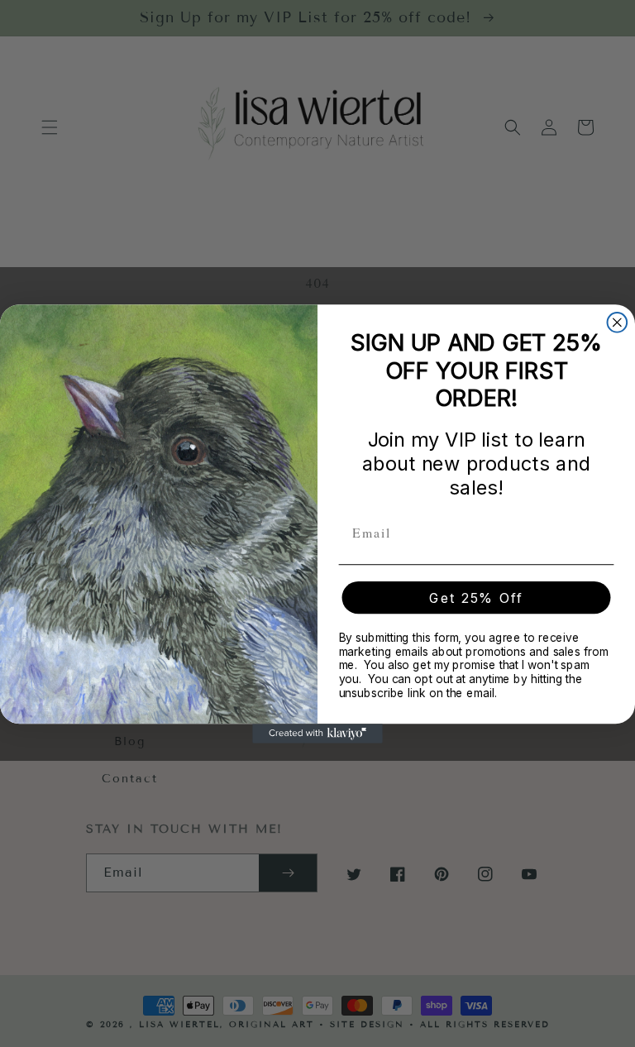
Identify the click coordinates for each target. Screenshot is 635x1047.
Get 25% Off (476, 597)
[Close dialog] (618, 322)
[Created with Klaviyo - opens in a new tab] (317, 733)
